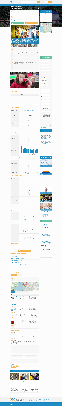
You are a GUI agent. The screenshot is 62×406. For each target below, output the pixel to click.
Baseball (24, 215)
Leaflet (34, 290)
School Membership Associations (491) (46, 242)
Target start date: (43, 83)
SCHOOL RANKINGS (26, 4)
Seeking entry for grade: (44, 80)
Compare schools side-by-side (45, 225)
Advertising (45, 400)
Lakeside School (29, 278)
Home (30, 398)
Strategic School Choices (45, 214)
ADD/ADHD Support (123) (44, 239)
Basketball (34, 215)
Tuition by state (43, 255)
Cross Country (34, 216)
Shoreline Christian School (14, 320)
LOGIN (46, 2)
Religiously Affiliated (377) (44, 241)
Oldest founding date (24, 103)
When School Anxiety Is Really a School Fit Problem (24, 383)
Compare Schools (38, 400)
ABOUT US (47, 4)
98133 (18, 14)
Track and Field (24, 219)
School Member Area (46, 398)
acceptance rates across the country (46, 143)
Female (45, 76)
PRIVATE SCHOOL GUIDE (37, 4)
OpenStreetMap (37, 290)
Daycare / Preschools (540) (44, 233)
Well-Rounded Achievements (45, 216)
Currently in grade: (43, 77)
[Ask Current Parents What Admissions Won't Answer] (14, 377)
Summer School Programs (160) (45, 234)
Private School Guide (38, 399)
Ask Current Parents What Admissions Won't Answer (14, 383)
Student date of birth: (44, 71)
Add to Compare (14, 301)
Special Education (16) (44, 236)
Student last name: (43, 68)
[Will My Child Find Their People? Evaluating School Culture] (34, 377)
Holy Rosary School (14, 304)
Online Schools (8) (43, 240)
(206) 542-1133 (17, 17)
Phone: (42, 109)
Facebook (12, 404)
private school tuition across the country (45, 138)
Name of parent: (43, 62)
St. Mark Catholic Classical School (22, 278)
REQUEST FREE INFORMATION (25, 250)
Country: (42, 99)
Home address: (43, 93)
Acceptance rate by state (44, 256)
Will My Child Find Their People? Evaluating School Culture (34, 383)
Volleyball (34, 219)
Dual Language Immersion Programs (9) (46, 235)
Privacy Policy (50, 404)
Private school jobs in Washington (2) (46, 247)
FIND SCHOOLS (15, 4)
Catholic (29, 112)
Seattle (15, 14)
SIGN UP (50, 2)
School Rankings (31, 401)
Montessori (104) (43, 232)
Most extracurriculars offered (25, 101)
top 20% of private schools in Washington (25, 92)
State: (41, 102)
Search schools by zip (44, 224)
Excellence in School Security (45, 217)
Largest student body (24, 96)
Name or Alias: (26, 354)
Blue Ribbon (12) (43, 228)
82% (30, 196)
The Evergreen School (34, 277)
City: (41, 96)
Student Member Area (38, 398)
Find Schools (30, 400)
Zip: (41, 105)
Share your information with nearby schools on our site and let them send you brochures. (47, 114)
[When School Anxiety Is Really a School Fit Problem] (24, 377)
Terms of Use (46, 404)
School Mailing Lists (46, 399)
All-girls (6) (42, 229)
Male (42, 76)
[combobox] (28, 2)
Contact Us (37, 401)
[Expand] (11, 285)
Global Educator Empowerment (46, 213)
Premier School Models (45, 215)
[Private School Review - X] (10, 404)
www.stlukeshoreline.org (17, 19)
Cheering (24, 216)
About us (30, 399)
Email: (41, 60)
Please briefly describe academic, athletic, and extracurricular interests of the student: (46, 87)
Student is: (42, 74)
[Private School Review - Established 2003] (13, 2)
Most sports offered (24, 98)
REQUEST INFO (19, 23)
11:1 (30, 163)
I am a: (11, 354)
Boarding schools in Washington (45, 252)
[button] (24, 285)
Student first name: (43, 65)
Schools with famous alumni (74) (45, 243)
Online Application (28, 202)
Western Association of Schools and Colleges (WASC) (29, 110)
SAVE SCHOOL (33, 23)
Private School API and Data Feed (48, 401)
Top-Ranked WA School (45, 13)
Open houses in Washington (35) (45, 246)
